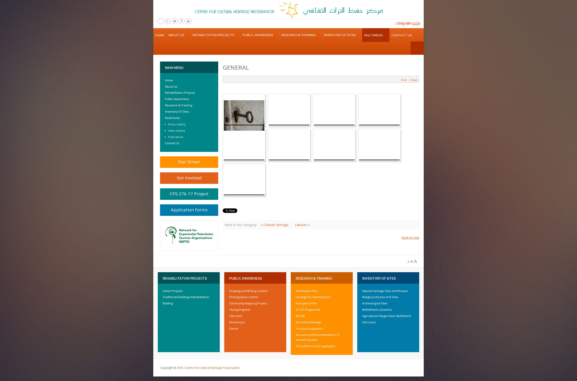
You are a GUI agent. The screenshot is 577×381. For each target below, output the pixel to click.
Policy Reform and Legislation (315, 346)
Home (159, 35)
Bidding (168, 303)
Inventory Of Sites (340, 35)
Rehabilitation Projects (213, 35)
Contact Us (402, 35)
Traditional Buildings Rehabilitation (186, 297)
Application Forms (189, 209)
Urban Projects (173, 291)
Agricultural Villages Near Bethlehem (386, 316)
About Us (176, 35)
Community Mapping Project (248, 303)
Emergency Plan (306, 303)
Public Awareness (258, 35)
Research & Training (299, 35)
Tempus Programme (309, 328)
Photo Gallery (176, 124)
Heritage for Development (313, 297)
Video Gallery (176, 130)
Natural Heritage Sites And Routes (385, 291)
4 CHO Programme (308, 310)
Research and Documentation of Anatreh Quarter (317, 337)
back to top (410, 237)
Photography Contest (243, 297)
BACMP (300, 316)
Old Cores (369, 322)
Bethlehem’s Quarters (377, 310)
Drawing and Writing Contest (248, 291)
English (404, 23)
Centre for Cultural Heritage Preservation (212, 368)
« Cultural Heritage (274, 225)
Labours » (302, 225)
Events (233, 328)
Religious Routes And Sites (380, 297)
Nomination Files (307, 291)
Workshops (237, 322)
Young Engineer (240, 310)
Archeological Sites (375, 303)
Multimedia (373, 35)
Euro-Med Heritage (308, 322)
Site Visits (235, 316)
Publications (175, 137)
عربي (416, 23)
